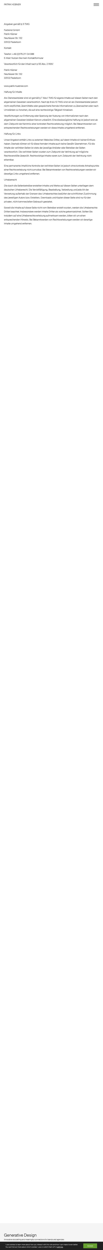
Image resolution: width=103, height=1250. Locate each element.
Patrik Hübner (12, 4)
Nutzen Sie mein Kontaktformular (27, 58)
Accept (90, 1246)
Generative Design (20, 1235)
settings (60, 1247)
